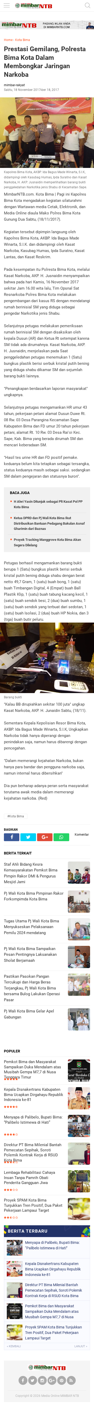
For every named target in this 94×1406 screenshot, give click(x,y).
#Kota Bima (15, 816)
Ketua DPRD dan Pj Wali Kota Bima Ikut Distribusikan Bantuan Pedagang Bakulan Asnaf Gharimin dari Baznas (49, 523)
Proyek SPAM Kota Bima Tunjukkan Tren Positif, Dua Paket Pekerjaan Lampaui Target (33, 1205)
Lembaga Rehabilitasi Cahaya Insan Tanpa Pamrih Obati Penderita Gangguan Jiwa (29, 1177)
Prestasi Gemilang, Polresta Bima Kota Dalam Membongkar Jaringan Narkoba (45, 61)
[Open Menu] (6, 6)
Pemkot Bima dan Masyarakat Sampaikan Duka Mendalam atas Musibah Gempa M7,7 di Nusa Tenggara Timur (32, 1069)
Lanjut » (80, 1346)
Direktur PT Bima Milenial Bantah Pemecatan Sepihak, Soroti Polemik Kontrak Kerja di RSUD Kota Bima (32, 1153)
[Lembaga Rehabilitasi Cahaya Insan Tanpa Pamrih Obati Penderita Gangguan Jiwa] (79, 1181)
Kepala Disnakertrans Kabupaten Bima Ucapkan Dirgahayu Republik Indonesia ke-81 (33, 1094)
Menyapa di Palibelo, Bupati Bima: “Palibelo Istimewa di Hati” (33, 1120)
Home (8, 40)
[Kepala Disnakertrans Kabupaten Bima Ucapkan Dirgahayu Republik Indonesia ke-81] (79, 1098)
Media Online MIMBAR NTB (60, 1396)
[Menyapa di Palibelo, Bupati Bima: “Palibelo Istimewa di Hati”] (79, 1126)
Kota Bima (22, 40)
